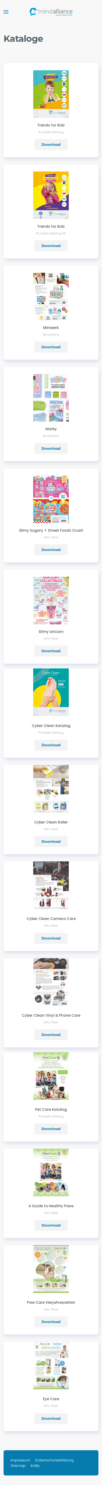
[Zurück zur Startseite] (51, 11)
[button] (6, 11)
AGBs (35, 1465)
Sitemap (18, 1465)
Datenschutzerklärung (54, 1460)
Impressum (20, 1460)
